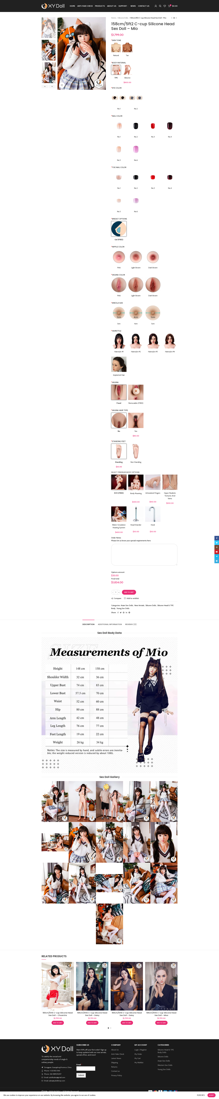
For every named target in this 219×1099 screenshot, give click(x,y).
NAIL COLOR (116, 116)
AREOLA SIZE (117, 303)
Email (79, 1065)
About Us (115, 1050)
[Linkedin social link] (126, 612)
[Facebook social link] (118, 612)
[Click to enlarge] (62, 85)
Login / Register (140, 1050)
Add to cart (129, 592)
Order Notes (116, 538)
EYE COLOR (116, 88)
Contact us (115, 1071)
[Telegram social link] (129, 612)
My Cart (137, 1058)
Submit (81, 1075)
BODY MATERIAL (118, 63)
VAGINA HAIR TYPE (119, 410)
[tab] (88, 623)
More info (201, 1095)
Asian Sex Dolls (127, 605)
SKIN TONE (116, 40)
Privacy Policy (116, 1075)
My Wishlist (138, 1062)
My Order (138, 1054)
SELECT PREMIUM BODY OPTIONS (125, 472)
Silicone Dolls (123, 18)
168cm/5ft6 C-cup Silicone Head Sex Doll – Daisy (92, 1014)
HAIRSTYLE (116, 331)
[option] (49, 27)
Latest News (116, 1058)
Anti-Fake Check (117, 1054)
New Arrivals (139, 605)
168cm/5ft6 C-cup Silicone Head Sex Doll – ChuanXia (58, 1014)
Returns (114, 1067)
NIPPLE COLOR (117, 247)
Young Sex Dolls (123, 608)
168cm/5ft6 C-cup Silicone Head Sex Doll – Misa (161, 1014)
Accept (211, 1095)
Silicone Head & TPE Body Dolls (166, 1051)
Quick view (72, 970)
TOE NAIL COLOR (118, 167)
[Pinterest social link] (123, 612)
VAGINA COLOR (118, 275)
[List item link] (57, 1070)
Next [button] (52, 86)
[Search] (160, 6)
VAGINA (115, 382)
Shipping (114, 1062)
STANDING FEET (118, 441)
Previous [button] (45, 86)
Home (113, 18)
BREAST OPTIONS (119, 219)
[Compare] (72, 965)
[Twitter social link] (120, 612)
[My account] (156, 6)
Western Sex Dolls (165, 1065)
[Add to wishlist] (72, 975)
